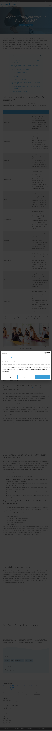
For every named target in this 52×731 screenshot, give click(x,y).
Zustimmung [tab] (9, 357)
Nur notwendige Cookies (9, 377)
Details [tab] (26, 357)
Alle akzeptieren (42, 377)
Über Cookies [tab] (43, 357)
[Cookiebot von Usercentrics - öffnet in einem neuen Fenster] (44, 353)
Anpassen (25, 377)
